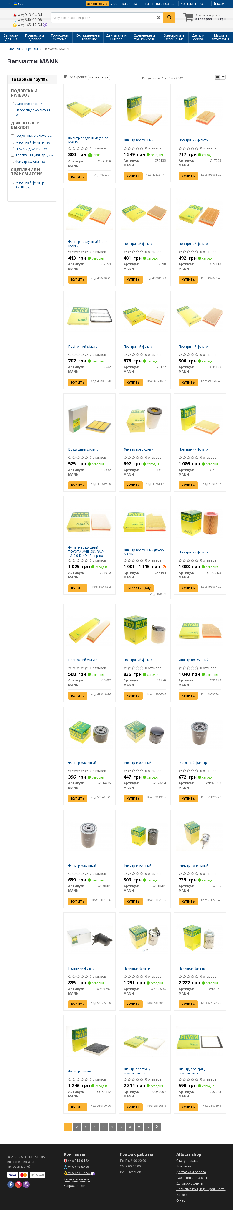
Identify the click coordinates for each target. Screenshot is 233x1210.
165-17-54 (30, 24)
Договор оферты (189, 1183)
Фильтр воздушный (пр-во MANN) (88, 140)
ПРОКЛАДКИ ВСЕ (31, 149)
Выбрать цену (139, 588)
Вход (220, 3)
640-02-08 (30, 19)
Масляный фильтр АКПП (29, 184)
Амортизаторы (29, 103)
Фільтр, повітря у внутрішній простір (138, 1071)
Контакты (188, 3)
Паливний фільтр (81, 968)
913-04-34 (30, 14)
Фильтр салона (30, 161)
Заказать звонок (77, 1179)
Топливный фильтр (34, 155)
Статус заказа (187, 1160)
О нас (204, 3)
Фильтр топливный (193, 865)
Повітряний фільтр (193, 140)
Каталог (182, 1194)
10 (148, 1126)
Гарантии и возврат (191, 1177)
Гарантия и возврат (160, 3)
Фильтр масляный (82, 762)
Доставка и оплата (126, 3)
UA (20, 3)
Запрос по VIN (97, 4)
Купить (77, 177)
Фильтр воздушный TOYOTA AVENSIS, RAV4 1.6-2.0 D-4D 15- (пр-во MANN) (86, 553)
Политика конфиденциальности (201, 1189)
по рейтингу (98, 77)
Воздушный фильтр (34, 136)
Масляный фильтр (33, 142)
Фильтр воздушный (138, 140)
